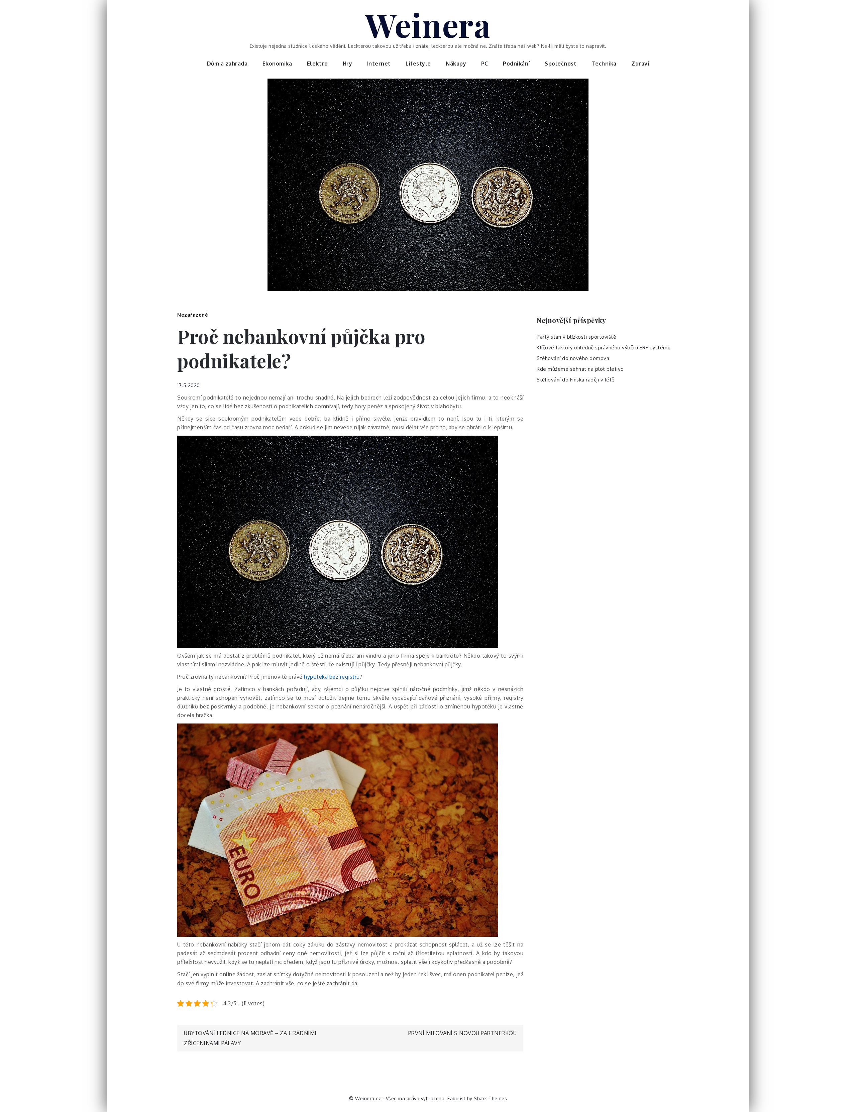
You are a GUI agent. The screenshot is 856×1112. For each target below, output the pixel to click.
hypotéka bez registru (332, 676)
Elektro (317, 63)
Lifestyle (418, 63)
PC (484, 63)
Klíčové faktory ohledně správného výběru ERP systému (603, 347)
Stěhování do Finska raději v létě (576, 379)
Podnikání (516, 63)
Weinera (428, 24)
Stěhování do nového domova (573, 358)
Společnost (560, 63)
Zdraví (640, 63)
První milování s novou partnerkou (462, 1033)
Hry (347, 63)
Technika (604, 63)
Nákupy (456, 63)
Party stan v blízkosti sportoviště (576, 337)
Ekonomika (277, 63)
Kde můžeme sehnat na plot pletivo (580, 369)
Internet (379, 63)
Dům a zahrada (227, 63)
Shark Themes (490, 1098)
